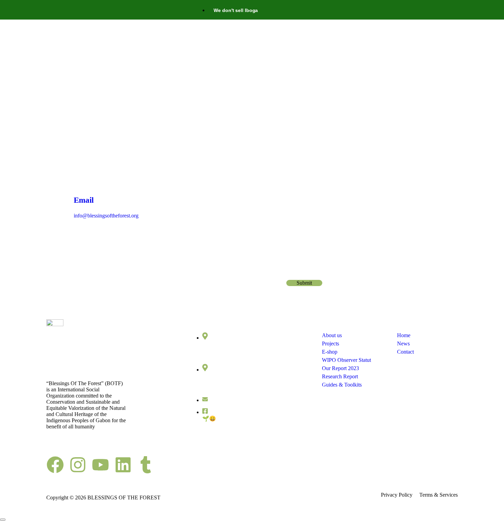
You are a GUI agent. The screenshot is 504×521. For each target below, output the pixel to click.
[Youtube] (100, 465)
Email (294, 271)
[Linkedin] (123, 465)
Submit (304, 283)
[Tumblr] (146, 465)
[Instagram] (78, 465)
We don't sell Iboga (236, 10)
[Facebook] (55, 465)
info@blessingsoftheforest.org (244, 400)
